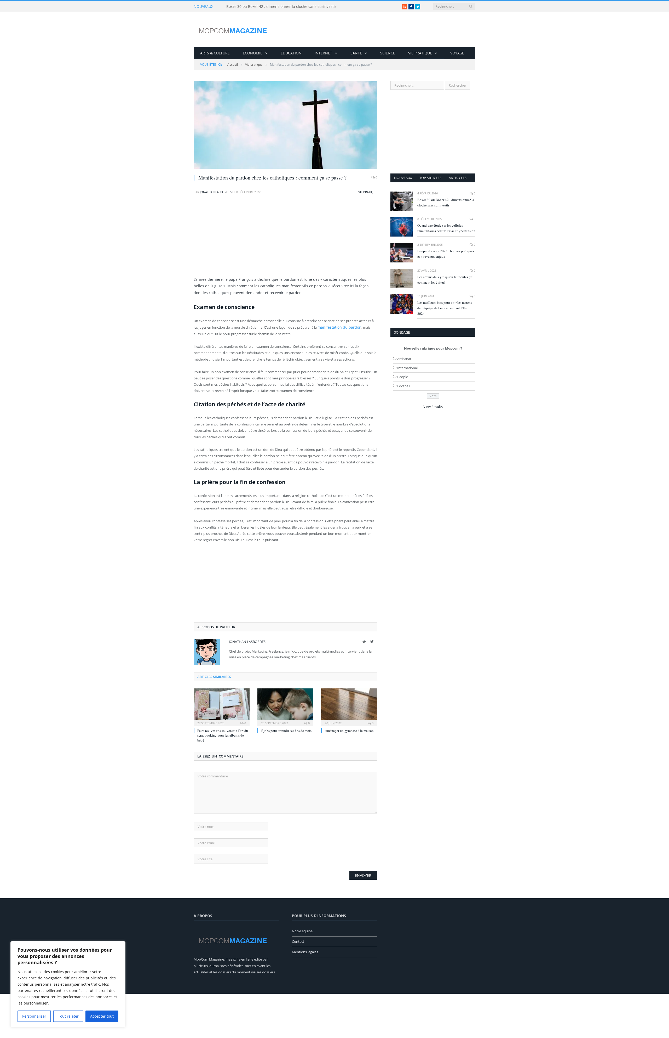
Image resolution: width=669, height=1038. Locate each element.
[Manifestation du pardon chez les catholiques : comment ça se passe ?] (285, 125)
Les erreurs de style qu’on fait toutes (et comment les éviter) (444, 279)
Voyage (457, 53)
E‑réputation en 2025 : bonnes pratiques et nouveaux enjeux (445, 254)
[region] (67, 984)
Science (387, 53)
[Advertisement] (285, 239)
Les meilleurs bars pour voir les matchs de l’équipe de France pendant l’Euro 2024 (444, 308)
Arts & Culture (215, 53)
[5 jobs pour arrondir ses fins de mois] (285, 706)
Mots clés (457, 177)
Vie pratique (420, 53)
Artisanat (404, 358)
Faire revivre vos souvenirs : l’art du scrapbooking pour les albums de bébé (222, 735)
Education (291, 53)
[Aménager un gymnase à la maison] (349, 706)
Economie (252, 53)
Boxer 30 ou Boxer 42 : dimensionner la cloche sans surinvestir (281, 6)
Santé (356, 53)
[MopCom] (233, 29)
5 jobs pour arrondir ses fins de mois (286, 730)
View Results (433, 406)
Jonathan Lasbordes (216, 192)
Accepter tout (102, 1016)
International (407, 368)
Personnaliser (34, 1016)
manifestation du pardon (337, 327)
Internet (323, 53)
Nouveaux (403, 177)
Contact (298, 941)
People (402, 376)
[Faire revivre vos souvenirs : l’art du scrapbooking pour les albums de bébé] (222, 706)
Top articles (430, 177)
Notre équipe (302, 930)
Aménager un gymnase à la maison (349, 730)
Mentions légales (305, 951)
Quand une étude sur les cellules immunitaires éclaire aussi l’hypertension (446, 228)
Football (403, 386)
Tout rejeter (68, 1016)
